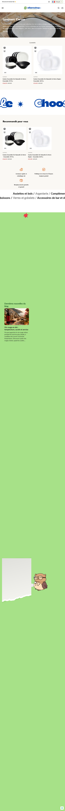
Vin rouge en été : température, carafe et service (16, 328)
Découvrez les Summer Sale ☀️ (9, 1)
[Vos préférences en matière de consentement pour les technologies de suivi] (62, 808)
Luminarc (5, 76)
